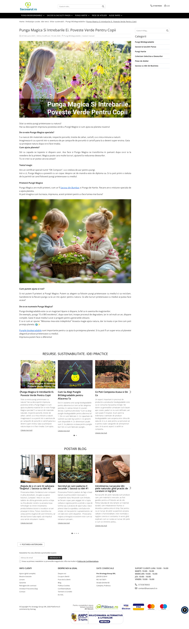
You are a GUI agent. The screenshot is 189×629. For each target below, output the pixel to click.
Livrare (22, 579)
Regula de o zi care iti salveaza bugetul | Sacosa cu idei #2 (37, 487)
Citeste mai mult (26, 430)
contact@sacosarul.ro (147, 588)
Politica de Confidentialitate (87, 561)
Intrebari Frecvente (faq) (28, 588)
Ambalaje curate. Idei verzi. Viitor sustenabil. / (46, 21)
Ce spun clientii (63, 576)
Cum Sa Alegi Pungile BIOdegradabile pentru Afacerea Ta (70, 395)
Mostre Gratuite (25, 576)
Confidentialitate (64, 588)
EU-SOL (61, 595)
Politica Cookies (64, 585)
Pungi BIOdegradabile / (76, 21)
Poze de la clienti (64, 579)
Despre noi (62, 573)
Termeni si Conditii (65, 591)
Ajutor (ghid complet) (27, 573)
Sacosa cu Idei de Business (146, 66)
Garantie (22, 582)
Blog (59, 582)
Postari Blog (75, 448)
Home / (22, 21)
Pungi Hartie (140, 51)
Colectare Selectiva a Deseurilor (149, 56)
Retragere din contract (27, 585)
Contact (22, 591)
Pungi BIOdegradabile (72, 36)
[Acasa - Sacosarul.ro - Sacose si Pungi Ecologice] (32, 6)
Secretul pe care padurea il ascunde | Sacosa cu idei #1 (73, 487)
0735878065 (144, 584)
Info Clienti (25, 568)
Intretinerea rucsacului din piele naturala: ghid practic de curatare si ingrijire (111, 488)
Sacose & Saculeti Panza (145, 46)
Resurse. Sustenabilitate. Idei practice (75, 354)
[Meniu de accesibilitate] (184, 610)
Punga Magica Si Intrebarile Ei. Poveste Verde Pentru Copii (111, 21)
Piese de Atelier (142, 61)
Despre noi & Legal (67, 568)
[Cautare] (103, 6)
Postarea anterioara (31, 544)
